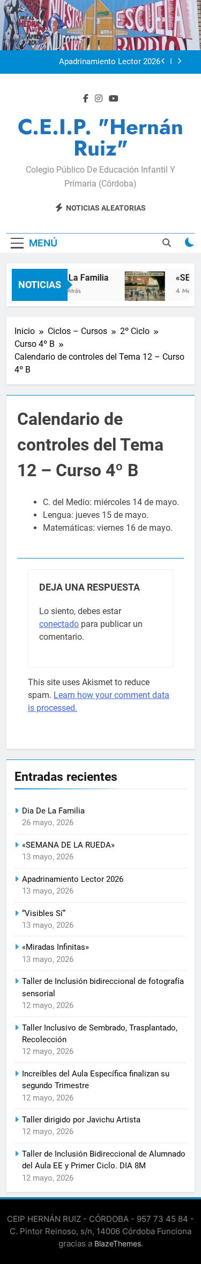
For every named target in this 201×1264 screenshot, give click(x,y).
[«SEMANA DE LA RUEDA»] (143, 292)
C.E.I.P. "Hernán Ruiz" (100, 137)
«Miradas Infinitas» (55, 947)
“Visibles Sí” (43, 913)
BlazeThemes (117, 1243)
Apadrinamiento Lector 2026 (109, 62)
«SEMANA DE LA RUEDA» (68, 845)
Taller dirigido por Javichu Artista (81, 1120)
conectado (59, 624)
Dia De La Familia (73, 278)
